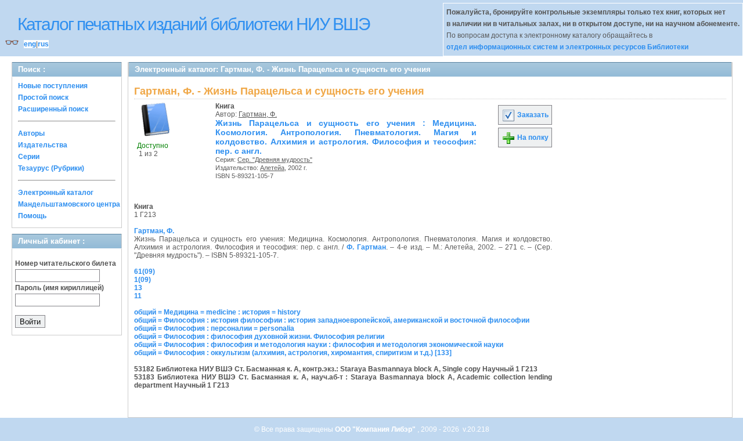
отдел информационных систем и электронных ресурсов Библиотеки (567, 47)
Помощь (32, 216)
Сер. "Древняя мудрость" (274, 159)
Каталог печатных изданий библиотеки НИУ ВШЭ (193, 24)
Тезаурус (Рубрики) (51, 168)
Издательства (42, 145)
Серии (28, 157)
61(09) (144, 272)
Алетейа (272, 167)
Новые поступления (53, 86)
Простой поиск (43, 97)
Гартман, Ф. (258, 114)
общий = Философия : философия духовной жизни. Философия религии (259, 336)
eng (30, 44)
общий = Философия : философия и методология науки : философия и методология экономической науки (318, 345)
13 (138, 288)
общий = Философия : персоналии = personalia (214, 328)
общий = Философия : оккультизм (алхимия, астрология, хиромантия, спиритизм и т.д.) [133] (293, 353)
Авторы (31, 133)
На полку (532, 137)
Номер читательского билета (65, 263)
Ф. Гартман (366, 247)
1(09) (142, 280)
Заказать (532, 115)
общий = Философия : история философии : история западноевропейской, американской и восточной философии (331, 320)
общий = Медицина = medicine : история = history (217, 312)
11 (138, 296)
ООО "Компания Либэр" (376, 429)
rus (43, 44)
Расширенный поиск (53, 109)
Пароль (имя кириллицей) (59, 288)
